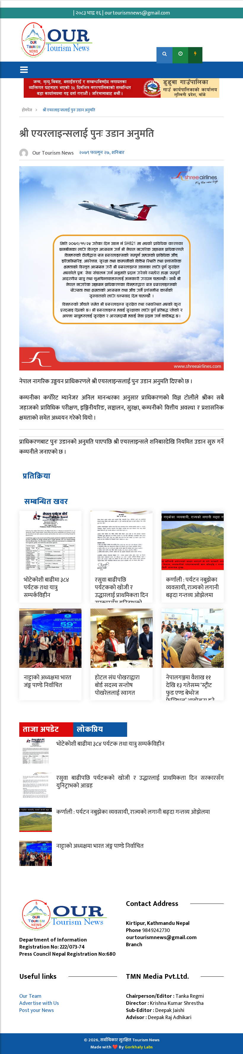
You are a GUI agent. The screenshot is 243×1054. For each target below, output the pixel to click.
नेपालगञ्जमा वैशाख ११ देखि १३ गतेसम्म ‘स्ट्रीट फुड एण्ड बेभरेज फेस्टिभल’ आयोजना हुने (190, 689)
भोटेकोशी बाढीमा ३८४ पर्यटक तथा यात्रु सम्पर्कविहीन (46, 587)
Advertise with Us (39, 1003)
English (213, 54)
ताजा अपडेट (41, 729)
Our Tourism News (53, 153)
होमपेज (27, 110)
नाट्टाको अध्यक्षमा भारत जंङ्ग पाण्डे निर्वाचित (47, 681)
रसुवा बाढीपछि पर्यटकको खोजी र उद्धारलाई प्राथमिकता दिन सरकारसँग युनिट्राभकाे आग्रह (121, 595)
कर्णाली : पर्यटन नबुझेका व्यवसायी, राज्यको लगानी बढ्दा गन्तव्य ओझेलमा (192, 587)
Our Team (31, 996)
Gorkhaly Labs (139, 1047)
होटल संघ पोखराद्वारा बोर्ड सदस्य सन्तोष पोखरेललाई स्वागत (117, 685)
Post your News (36, 1010)
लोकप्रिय (90, 729)
